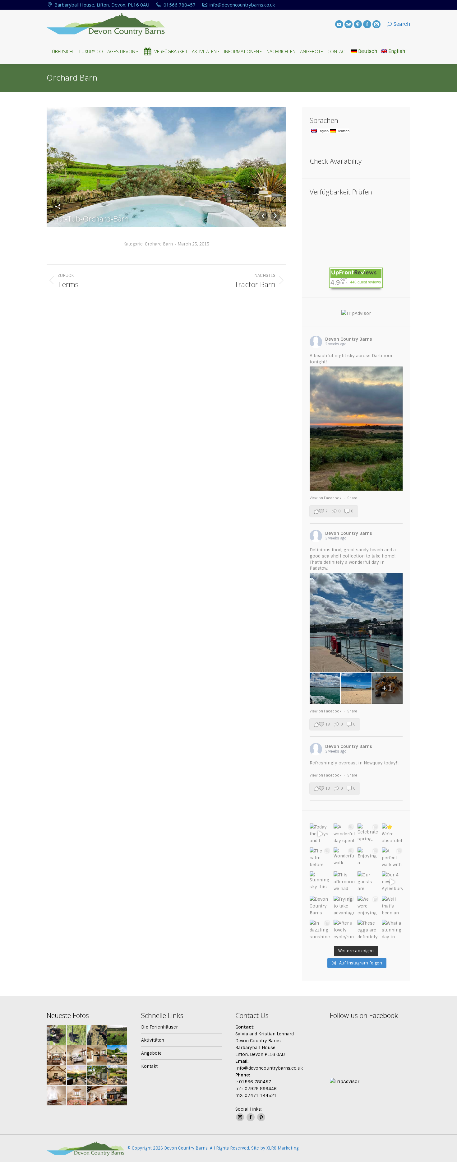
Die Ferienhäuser (159, 1027)
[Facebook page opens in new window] (367, 24)
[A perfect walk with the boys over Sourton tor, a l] (392, 857)
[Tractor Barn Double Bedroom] (77, 1055)
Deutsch (367, 51)
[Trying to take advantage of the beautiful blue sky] (344, 906)
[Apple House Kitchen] (97, 1055)
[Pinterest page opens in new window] (358, 24)
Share (352, 498)
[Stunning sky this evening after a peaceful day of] (320, 881)
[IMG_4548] (97, 1035)
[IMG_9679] (57, 1035)
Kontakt (149, 1066)
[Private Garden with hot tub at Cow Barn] (97, 1076)
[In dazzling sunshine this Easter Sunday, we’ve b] (320, 930)
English (396, 51)
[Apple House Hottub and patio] (77, 1076)
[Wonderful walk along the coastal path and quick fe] (344, 857)
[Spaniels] (117, 1035)
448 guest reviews (365, 282)
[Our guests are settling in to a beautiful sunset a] (368, 881)
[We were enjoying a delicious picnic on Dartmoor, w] (368, 906)
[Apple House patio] (117, 1055)
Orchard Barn (159, 244)
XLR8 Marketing (282, 1148)
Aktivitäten (152, 1040)
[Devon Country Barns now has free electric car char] (320, 906)
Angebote (151, 1053)
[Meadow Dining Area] (97, 1096)
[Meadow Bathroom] (57, 1096)
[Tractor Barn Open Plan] (57, 1055)
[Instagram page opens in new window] (376, 24)
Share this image (58, 207)
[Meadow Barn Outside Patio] (117, 1096)
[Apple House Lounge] (57, 1076)
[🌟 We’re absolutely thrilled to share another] (392, 834)
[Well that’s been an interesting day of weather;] (392, 906)
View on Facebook (326, 498)
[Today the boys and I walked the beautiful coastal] (320, 834)
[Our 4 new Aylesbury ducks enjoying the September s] (392, 881)
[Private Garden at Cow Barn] (117, 1076)
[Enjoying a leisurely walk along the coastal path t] (368, 857)
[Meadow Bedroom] (77, 1096)
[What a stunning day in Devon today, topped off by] (392, 930)
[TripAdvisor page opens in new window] (348, 24)
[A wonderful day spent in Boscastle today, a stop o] (344, 834)
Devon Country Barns (348, 339)
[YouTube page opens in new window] (339, 24)
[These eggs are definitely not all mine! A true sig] (368, 930)
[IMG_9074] (77, 1035)
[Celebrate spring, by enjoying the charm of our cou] (368, 834)
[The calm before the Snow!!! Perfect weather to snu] (320, 857)
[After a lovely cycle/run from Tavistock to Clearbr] (344, 930)
